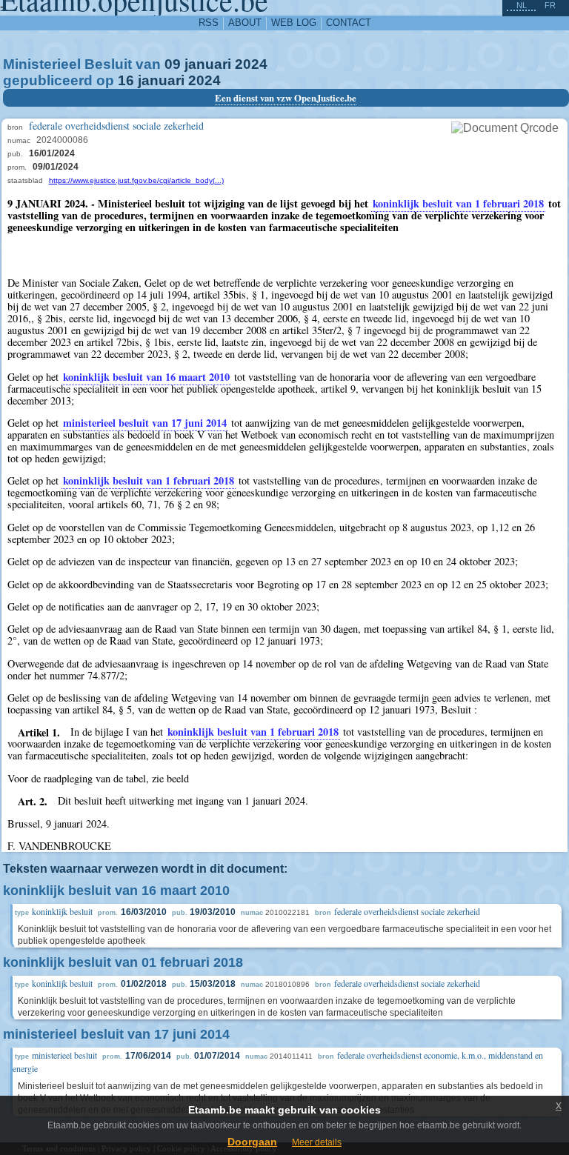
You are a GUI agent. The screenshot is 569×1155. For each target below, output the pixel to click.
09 (172, 64)
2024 (251, 64)
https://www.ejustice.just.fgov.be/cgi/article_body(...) (136, 180)
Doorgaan (252, 1142)
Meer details (317, 1142)
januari (207, 64)
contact (348, 22)
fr (550, 5)
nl (521, 5)
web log (293, 22)
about (245, 22)
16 (126, 80)
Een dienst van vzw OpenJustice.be (285, 97)
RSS (209, 22)
